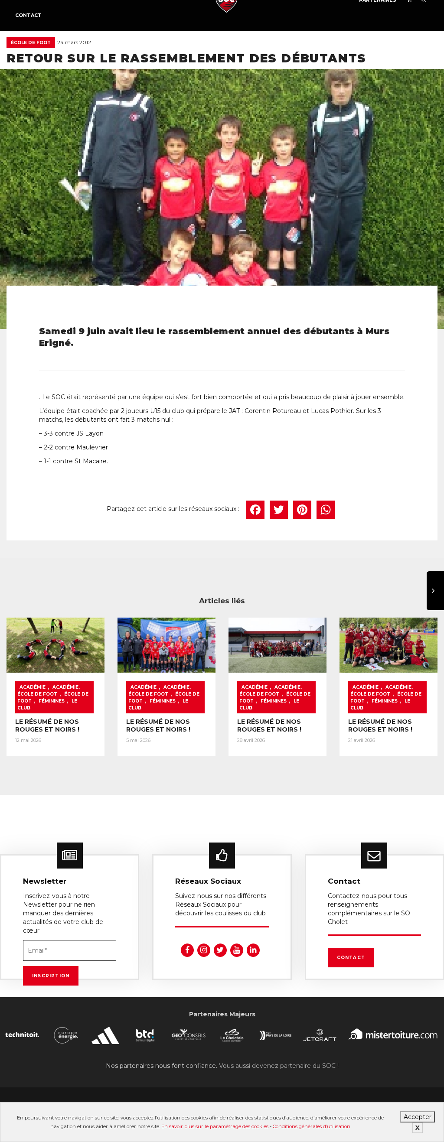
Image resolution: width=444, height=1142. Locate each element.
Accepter (417, 1117)
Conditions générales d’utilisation (311, 1126)
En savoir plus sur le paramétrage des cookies (214, 1126)
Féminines (52, 701)
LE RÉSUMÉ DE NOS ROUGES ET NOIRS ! (47, 725)
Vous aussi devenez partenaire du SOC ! (279, 1066)
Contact (28, 15)
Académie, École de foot (48, 690)
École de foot (31, 43)
